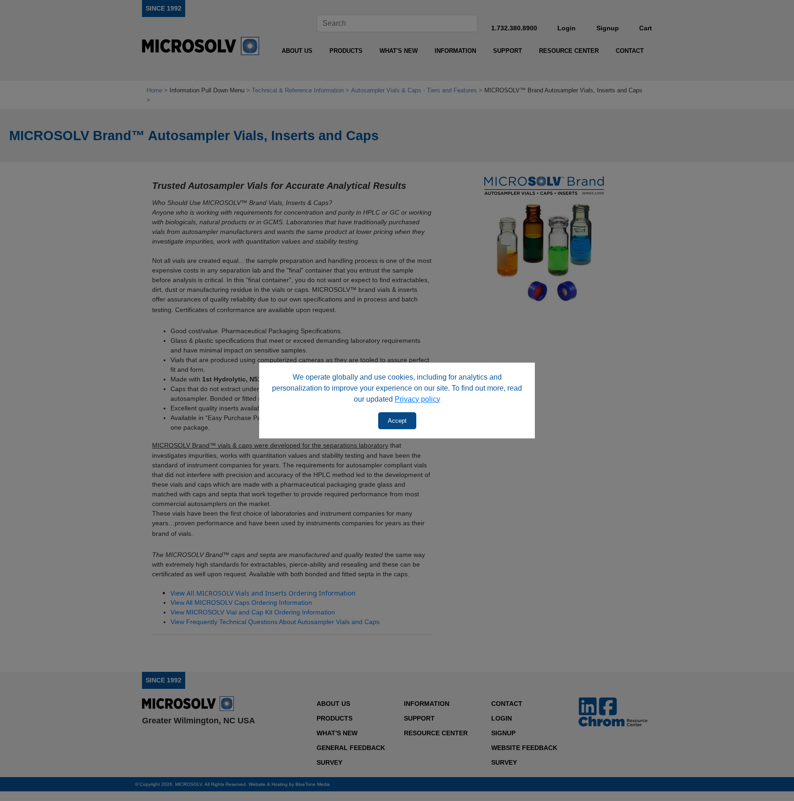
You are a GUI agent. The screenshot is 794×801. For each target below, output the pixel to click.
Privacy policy (417, 399)
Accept (397, 420)
